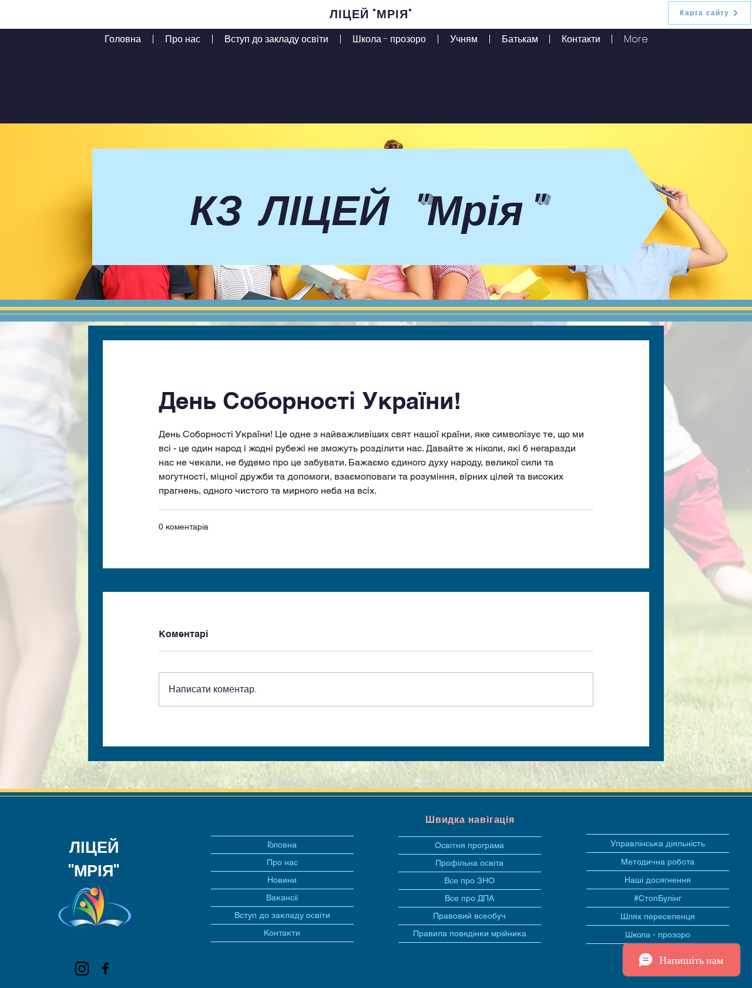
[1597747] (82, 968)
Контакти (282, 932)
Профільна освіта (469, 863)
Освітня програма (469, 845)
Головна (282, 844)
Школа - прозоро (657, 934)
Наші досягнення (658, 880)
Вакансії (282, 897)
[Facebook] (105, 968)
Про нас (282, 862)
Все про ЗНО (469, 880)
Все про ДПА (469, 898)
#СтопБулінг (658, 898)
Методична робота (657, 861)
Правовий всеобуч (469, 915)
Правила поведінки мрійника (469, 933)
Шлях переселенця (657, 916)
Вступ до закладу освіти (282, 915)
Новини (282, 880)
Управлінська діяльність (657, 843)
